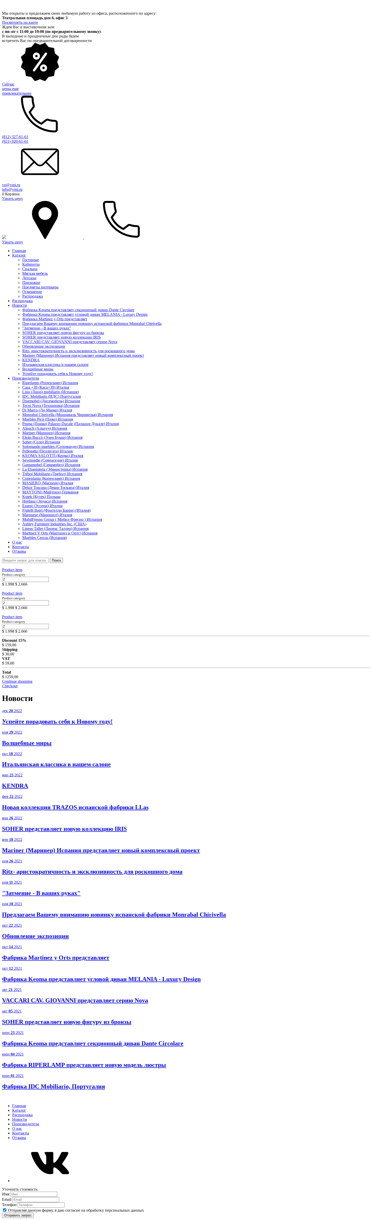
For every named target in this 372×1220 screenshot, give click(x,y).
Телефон (10, 1205)
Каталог (19, 255)
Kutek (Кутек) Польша (41, 496)
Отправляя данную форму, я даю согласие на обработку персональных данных (76, 1210)
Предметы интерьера (40, 287)
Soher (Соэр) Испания (41, 442)
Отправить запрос (18, 1215)
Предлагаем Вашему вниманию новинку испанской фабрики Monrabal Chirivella (91, 323)
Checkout (9, 686)
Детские (29, 278)
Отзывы (19, 551)
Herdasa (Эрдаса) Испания (44, 501)
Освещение (32, 292)
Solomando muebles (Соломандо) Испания (58, 446)
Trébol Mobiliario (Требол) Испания (52, 474)
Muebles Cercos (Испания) (44, 537)
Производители (25, 378)
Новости (19, 305)
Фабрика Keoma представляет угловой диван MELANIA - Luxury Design (85, 314)
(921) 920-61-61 (15, 141)
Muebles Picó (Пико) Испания (47, 419)
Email (7, 1199)
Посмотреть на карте (20, 22)
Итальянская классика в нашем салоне (55, 364)
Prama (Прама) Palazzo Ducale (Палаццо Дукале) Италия (70, 424)
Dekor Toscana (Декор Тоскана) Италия (55, 487)
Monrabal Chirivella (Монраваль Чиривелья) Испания (67, 414)
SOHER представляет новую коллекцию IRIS (61, 337)
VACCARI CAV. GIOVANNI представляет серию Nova (69, 342)
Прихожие (31, 282)
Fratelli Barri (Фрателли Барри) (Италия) (56, 510)
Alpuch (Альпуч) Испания (44, 428)
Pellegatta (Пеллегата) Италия (47, 451)
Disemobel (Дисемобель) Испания (51, 401)
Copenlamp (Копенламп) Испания (51, 478)
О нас (17, 542)
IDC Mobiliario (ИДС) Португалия (51, 396)
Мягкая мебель (35, 273)
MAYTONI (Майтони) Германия (50, 492)
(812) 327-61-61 (15, 137)
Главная (19, 251)
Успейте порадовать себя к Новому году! (57, 373)
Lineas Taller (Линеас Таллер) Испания (55, 528)
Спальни (29, 269)
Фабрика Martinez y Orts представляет (54, 319)
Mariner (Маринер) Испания (46, 433)
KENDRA (31, 360)
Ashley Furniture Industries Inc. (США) (54, 524)
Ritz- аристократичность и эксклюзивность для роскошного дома (78, 351)
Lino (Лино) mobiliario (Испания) (50, 392)
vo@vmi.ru (11, 185)
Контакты (20, 547)
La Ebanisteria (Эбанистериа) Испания (55, 469)
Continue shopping (17, 681)
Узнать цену (12, 198)
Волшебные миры (37, 369)
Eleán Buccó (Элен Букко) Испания (52, 437)
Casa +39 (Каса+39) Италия (45, 387)
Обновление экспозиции (43, 346)
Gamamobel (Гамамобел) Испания (51, 465)
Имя (6, 1194)
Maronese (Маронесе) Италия (47, 515)
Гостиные (30, 260)
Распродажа (32, 296)
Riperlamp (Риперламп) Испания (50, 383)
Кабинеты (31, 264)
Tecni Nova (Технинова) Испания (50, 405)
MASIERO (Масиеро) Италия (47, 483)
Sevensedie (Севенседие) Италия (50, 460)
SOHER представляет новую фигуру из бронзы (63, 332)
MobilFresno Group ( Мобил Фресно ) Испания (62, 519)
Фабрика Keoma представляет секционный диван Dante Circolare (78, 310)
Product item (12, 570)
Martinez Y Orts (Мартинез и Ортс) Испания (59, 533)
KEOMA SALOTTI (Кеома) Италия (52, 455)
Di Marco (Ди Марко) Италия (47, 410)
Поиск (56, 560)
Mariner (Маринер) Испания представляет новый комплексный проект (83, 355)
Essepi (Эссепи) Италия (42, 506)
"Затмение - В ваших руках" (46, 328)
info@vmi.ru (12, 189)
